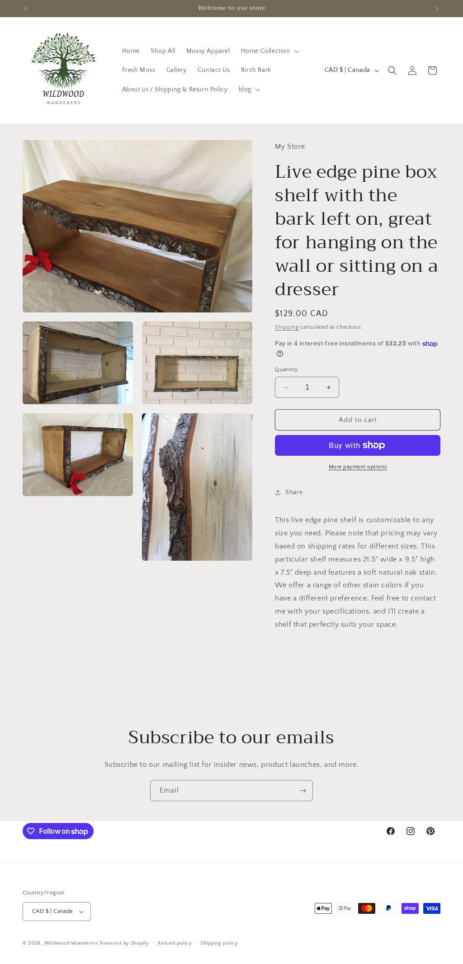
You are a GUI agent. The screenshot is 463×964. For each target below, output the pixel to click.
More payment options (358, 467)
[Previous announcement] (26, 8)
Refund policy (175, 943)
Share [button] (293, 492)
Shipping (287, 327)
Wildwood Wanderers (71, 943)
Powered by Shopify (124, 943)
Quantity (286, 369)
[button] (269, 51)
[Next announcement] (437, 8)
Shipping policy (219, 943)
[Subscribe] (302, 790)
